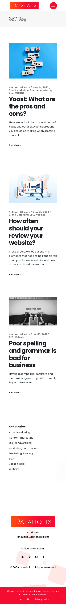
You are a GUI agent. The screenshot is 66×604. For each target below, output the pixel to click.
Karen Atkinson (21, 87)
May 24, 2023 (41, 87)
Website (19, 92)
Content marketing (41, 90)
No (28, 599)
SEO (11, 92)
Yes (20, 599)
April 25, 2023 (41, 212)
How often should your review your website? (26, 232)
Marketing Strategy (21, 453)
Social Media (17, 464)
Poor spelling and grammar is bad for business (32, 354)
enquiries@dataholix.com (33, 537)
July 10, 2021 (40, 334)
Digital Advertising (20, 443)
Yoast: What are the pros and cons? (32, 106)
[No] (62, 595)
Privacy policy (42, 599)
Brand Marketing (19, 90)
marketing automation (23, 448)
